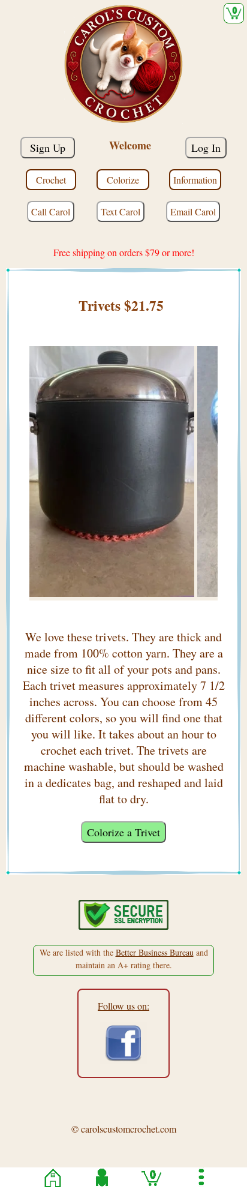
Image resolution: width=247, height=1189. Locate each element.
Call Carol (50, 211)
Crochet (51, 179)
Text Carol (120, 211)
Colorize (123, 179)
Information (195, 179)
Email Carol (193, 211)
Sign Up (47, 147)
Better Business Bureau (155, 952)
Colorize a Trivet (123, 832)
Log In (206, 147)
